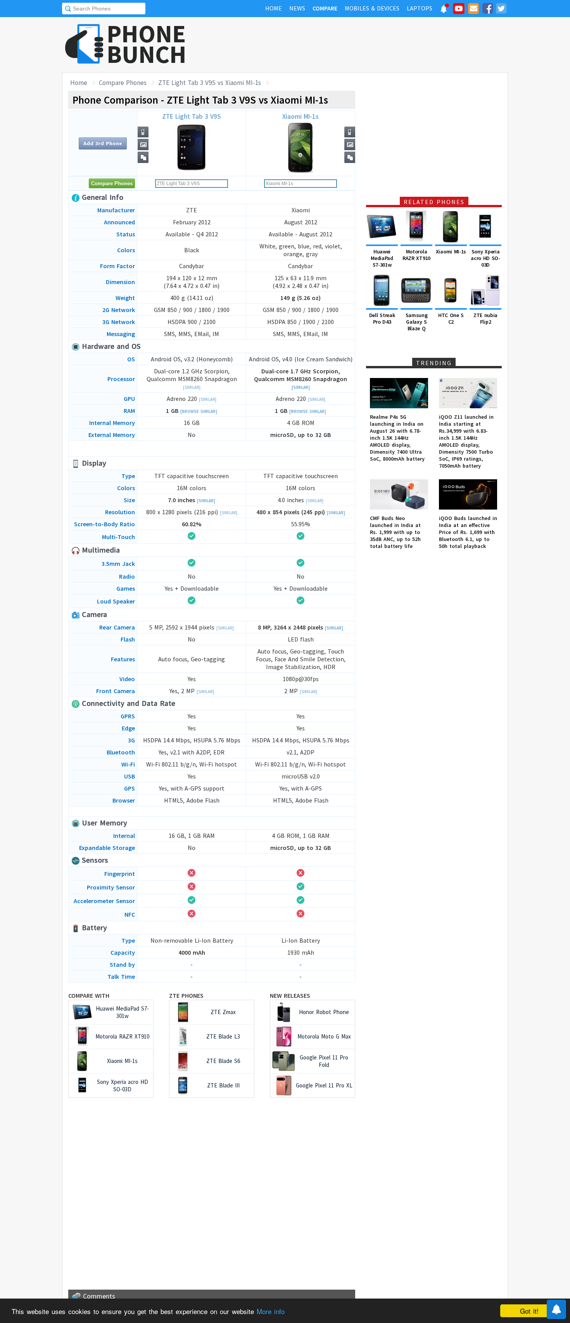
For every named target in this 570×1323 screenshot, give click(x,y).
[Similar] (191, 387)
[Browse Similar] (198, 411)
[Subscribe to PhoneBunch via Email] (473, 9)
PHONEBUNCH (147, 43)
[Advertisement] (367, 44)
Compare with (88, 995)
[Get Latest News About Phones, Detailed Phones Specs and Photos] (84, 44)
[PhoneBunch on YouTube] (458, 11)
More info (271, 1311)
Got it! (529, 1311)
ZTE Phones (186, 995)
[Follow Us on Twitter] (501, 9)
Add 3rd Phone (102, 143)
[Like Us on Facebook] (487, 9)
